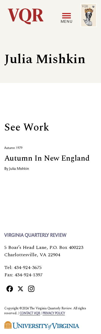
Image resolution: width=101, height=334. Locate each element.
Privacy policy (54, 313)
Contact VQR (30, 313)
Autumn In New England (47, 158)
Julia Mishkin (19, 169)
